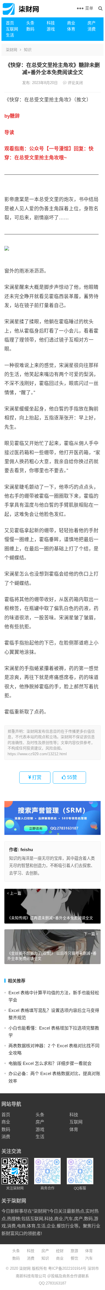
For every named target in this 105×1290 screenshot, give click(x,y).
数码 (30, 29)
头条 (30, 23)
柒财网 (11, 50)
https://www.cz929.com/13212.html (37, 754)
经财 (60, 1251)
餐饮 (74, 1258)
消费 (92, 29)
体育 (71, 29)
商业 (71, 23)
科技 (51, 23)
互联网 (12, 29)
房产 (92, 23)
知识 (28, 50)
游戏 (51, 29)
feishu (26, 849)
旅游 (74, 1251)
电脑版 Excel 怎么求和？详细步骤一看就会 (50, 1063)
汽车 (89, 1258)
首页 (10, 23)
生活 (10, 35)
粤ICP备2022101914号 (67, 1268)
